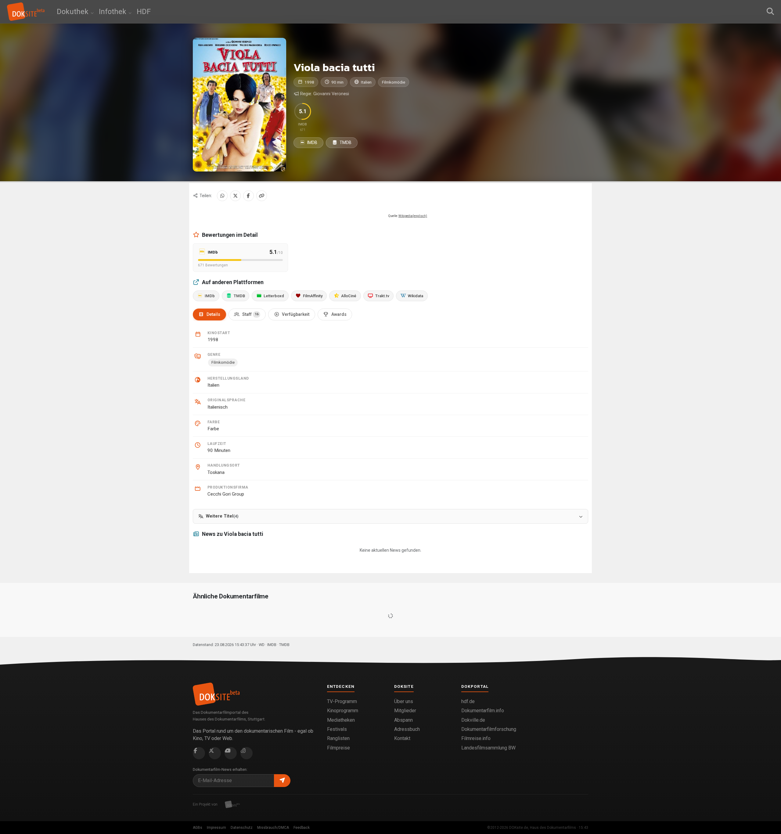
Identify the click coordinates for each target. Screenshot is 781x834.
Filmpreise (338, 748)
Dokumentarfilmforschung (488, 729)
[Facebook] (248, 195)
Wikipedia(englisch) (412, 216)
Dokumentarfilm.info (482, 710)
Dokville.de (473, 720)
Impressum (216, 827)
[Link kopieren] (261, 195)
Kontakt (402, 738)
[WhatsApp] (222, 195)
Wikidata (415, 296)
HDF (144, 11)
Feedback (301, 827)
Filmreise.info (476, 738)
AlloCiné (348, 296)
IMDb (210, 296)
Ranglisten (338, 738)
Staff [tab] (250, 314)
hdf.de (468, 701)
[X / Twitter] (235, 195)
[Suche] (770, 12)
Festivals (337, 729)
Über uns (403, 701)
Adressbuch (407, 729)
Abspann (403, 720)
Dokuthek (73, 11)
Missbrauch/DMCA (273, 827)
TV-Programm (342, 701)
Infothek (113, 11)
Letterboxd (274, 296)
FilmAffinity (312, 296)
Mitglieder (405, 710)
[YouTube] (231, 753)
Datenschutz (242, 827)
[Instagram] (246, 753)
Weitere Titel (222, 516)
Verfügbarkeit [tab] (295, 314)
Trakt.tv (382, 296)
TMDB (345, 142)
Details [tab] (213, 314)
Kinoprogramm (342, 710)
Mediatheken (341, 720)
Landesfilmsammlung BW (488, 748)
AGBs (197, 827)
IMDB (311, 142)
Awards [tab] (339, 314)
